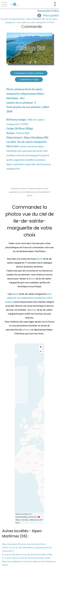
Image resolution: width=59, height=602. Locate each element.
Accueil (4, 19)
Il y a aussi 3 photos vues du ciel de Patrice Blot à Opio (26, 558)
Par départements (17, 19)
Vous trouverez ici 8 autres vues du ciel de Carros (24, 544)
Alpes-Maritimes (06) (36, 137)
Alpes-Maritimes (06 (35, 19)
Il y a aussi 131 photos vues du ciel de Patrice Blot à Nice (27, 554)
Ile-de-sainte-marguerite (32, 141)
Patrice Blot (23, 133)
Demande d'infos (48, 11)
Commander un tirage (29, 79)
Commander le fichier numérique (28, 73)
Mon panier (51, 15)
